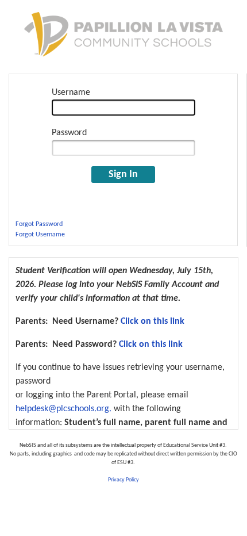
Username (71, 92)
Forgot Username (40, 234)
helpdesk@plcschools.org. (63, 409)
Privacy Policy (123, 480)
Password (69, 132)
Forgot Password (39, 224)
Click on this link (152, 321)
